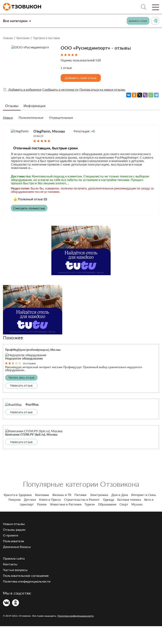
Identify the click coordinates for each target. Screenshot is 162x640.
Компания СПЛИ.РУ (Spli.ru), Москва (31, 434)
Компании (22, 38)
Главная (8, 38)
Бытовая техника (129, 499)
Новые (8, 117)
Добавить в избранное (24, 89)
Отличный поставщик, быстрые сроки (45, 148)
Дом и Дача (119, 495)
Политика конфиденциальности (26, 581)
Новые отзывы (14, 524)
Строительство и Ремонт (82, 499)
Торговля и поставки (46, 38)
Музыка (136, 504)
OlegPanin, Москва (49, 131)
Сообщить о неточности (60, 89)
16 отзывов (29, 363)
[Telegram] (156, 95)
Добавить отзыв (138, 20)
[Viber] (145, 95)
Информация (34, 106)
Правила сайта (14, 558)
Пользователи (13, 541)
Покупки (14, 499)
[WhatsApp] (150, 95)
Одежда (108, 499)
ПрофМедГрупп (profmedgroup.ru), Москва (32, 349)
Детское (30, 499)
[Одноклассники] (134, 95)
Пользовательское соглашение (26, 575)
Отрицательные (61, 117)
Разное (42, 504)
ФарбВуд (32, 404)
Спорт (124, 504)
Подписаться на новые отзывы (102, 89)
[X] (139, 95)
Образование (107, 504)
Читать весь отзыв (21, 377)
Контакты (10, 564)
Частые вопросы (15, 570)
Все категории (15, 21)
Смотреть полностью (29, 208)
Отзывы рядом (14, 529)
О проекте (10, 535)
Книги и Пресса (50, 499)
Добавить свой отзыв (80, 78)
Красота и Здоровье (18, 495)
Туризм (90, 504)
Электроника (99, 495)
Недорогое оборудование (24, 358)
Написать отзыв (21, 385)
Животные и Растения (65, 504)
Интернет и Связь (143, 495)
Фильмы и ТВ (62, 495)
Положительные (31, 117)
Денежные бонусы (17, 547)
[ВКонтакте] (128, 95)
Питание (80, 495)
